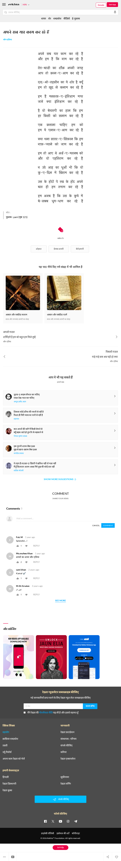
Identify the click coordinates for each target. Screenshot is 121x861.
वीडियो (66, 18)
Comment (108, 525)
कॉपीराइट (76, 833)
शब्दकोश (57, 18)
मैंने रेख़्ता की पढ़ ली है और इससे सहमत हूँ (52, 712)
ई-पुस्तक (76, 18)
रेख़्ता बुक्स (7, 790)
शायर (43, 18)
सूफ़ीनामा (64, 777)
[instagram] (68, 821)
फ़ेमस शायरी (59, 249)
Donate (101, 5)
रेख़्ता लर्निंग (65, 783)
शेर (49, 18)
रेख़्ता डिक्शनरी (9, 783)
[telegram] (75, 821)
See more (60, 600)
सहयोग (6, 732)
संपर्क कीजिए (66, 745)
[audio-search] (115, 12)
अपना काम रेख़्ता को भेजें (14, 758)
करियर (63, 752)
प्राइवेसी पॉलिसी (47, 833)
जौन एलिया (7, 40)
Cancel (96, 525)
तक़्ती (5, 745)
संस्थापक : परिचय (68, 738)
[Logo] (14, 5)
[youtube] (60, 821)
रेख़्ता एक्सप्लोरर (67, 758)
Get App (112, 4)
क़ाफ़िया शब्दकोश (10, 738)
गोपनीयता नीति (46, 712)
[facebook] (45, 821)
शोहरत (38, 249)
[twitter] (52, 821)
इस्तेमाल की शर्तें (63, 833)
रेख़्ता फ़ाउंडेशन (67, 732)
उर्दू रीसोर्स (7, 752)
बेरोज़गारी (80, 249)
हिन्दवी (6, 777)
